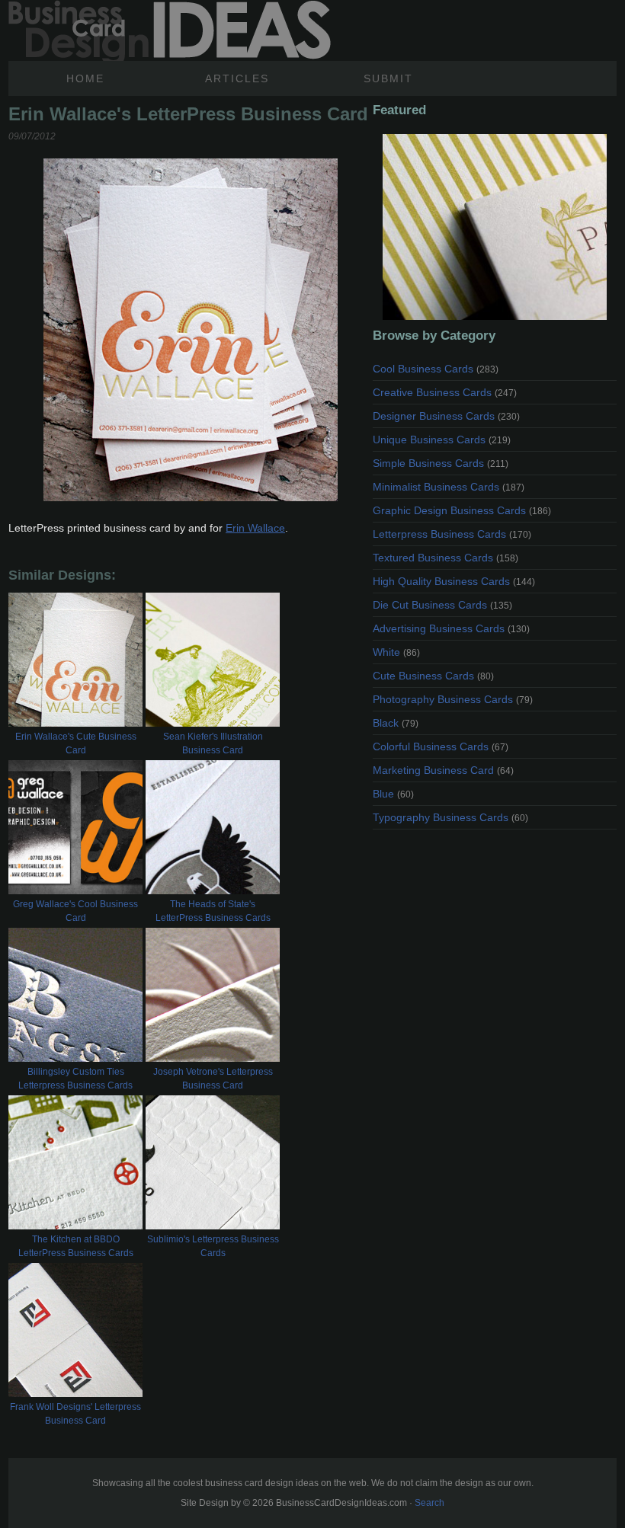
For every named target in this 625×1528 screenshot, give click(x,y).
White (396, 652)
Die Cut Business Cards (442, 605)
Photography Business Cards (453, 699)
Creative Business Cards (445, 392)
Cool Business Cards (435, 369)
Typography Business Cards (450, 817)
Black (395, 723)
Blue (393, 794)
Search (429, 1503)
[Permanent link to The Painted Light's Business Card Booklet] (495, 227)
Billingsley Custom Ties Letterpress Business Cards (75, 1078)
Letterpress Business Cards (452, 534)
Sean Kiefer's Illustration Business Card (213, 743)
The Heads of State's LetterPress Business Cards (213, 911)
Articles (237, 78)
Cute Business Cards (433, 676)
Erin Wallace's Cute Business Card (75, 743)
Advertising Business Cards (451, 628)
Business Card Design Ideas (169, 30)
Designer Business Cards (446, 416)
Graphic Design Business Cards (462, 510)
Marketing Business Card (443, 770)
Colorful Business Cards (440, 746)
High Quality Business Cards (454, 581)
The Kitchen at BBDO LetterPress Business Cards (75, 1246)
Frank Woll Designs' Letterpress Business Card (75, 1414)
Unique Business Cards (442, 439)
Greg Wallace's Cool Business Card (75, 911)
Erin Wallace (255, 528)
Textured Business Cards (445, 557)
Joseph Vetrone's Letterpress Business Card (213, 1078)
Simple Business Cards (440, 463)
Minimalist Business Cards (448, 487)
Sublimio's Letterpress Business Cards (213, 1246)
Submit (388, 78)
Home (85, 78)
